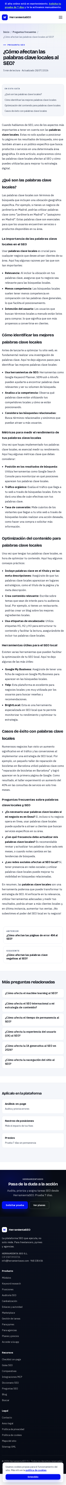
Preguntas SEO (10, 1388)
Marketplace (8, 1312)
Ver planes (39, 1205)
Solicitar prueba (15, 1205)
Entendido (33, 1476)
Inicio (6, 32)
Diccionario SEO (10, 1382)
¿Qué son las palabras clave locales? (23, 94)
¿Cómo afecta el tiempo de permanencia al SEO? (32, 1019)
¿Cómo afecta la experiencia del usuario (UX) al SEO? (30, 1033)
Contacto (7, 1417)
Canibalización (9, 1301)
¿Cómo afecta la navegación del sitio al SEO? (30, 1062)
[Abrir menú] (60, 17)
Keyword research (11, 1283)
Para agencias (9, 1330)
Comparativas (9, 1371)
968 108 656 (36, 1260)
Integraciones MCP (12, 1376)
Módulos (6, 1277)
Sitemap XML (9, 1446)
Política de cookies (12, 1435)
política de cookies (36, 1470)
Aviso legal (7, 1423)
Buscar (5, 1400)
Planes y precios (10, 1336)
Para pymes (8, 1324)
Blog (4, 1394)
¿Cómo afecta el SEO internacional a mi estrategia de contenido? (29, 1005)
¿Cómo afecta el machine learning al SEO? (31, 993)
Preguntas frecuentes (24, 32)
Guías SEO (7, 1365)
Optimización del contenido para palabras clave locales (33, 105)
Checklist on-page (11, 1359)
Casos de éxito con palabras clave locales (26, 111)
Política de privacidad (13, 1429)
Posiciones (7, 1289)
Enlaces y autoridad (12, 1306)
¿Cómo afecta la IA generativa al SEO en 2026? (30, 1047)
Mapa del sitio (9, 1440)
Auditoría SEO (9, 1295)
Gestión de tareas (11, 1318)
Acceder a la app (10, 1341)
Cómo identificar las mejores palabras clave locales (30, 100)
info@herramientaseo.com (15, 1260)
